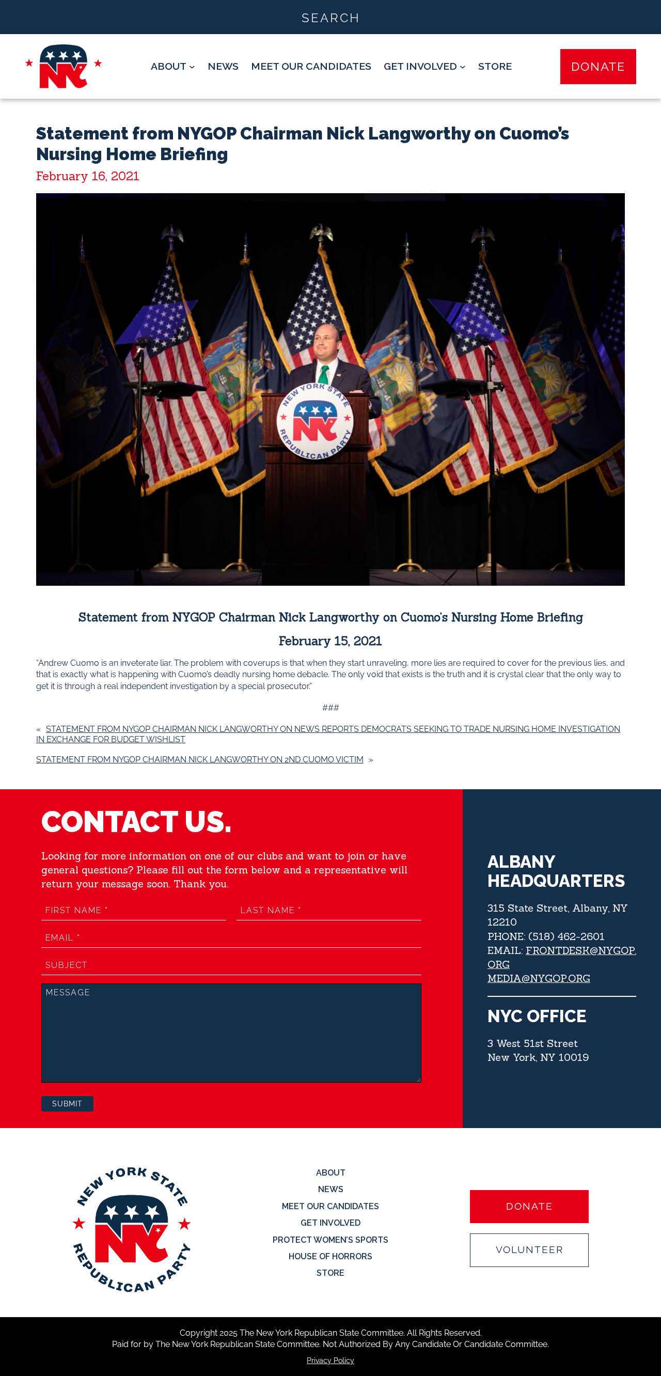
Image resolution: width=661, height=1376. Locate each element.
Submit (67, 1104)
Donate (598, 66)
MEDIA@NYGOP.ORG (538, 978)
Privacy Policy (330, 1360)
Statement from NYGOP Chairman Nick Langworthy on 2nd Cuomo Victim (200, 759)
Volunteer (529, 1250)
